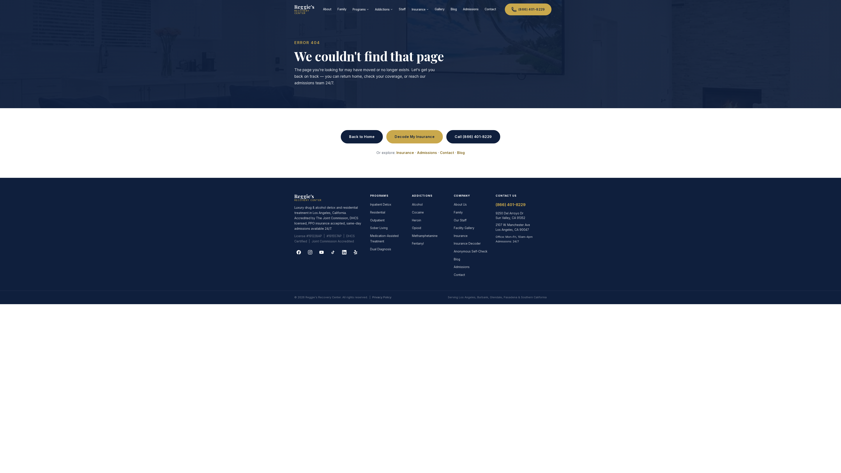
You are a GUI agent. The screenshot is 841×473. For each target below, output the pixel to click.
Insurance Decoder (467, 243)
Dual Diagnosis (380, 249)
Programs (359, 9)
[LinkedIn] (344, 252)
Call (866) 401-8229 (473, 136)
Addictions (382, 9)
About (327, 9)
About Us (460, 204)
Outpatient (377, 220)
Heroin (416, 220)
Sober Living (379, 228)
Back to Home (362, 136)
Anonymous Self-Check (470, 251)
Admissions (471, 9)
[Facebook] (298, 252)
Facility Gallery (464, 228)
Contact (490, 9)
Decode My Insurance (415, 136)
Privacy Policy (381, 297)
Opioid (416, 228)
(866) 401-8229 (531, 9)
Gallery (440, 9)
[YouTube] (321, 252)
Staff (402, 9)
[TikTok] (333, 252)
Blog (454, 9)
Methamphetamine (425, 236)
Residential (377, 212)
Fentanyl (418, 243)
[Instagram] (310, 252)
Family (341, 9)
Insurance (419, 9)
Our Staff (460, 220)
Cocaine (418, 212)
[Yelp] (355, 252)
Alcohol (417, 204)
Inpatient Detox (380, 204)
